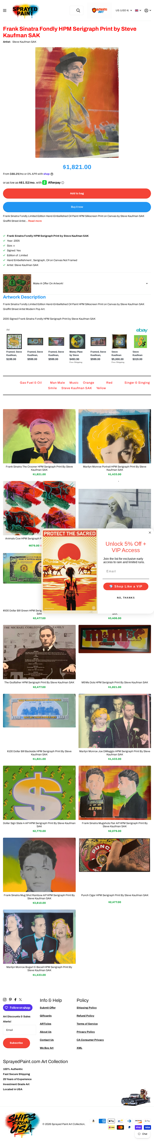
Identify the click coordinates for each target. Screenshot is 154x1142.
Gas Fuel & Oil (31, 382)
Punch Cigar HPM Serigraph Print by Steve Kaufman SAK (114, 895)
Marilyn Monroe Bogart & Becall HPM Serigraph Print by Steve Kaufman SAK (39, 969)
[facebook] (15, 999)
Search (78, 10)
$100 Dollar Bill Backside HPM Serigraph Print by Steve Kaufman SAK (39, 753)
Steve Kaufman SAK (24, 41)
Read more (35, 221)
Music (74, 382)
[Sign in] (147, 10)
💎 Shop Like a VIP (126, 586)
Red (109, 382)
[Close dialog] (150, 532)
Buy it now (77, 206)
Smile (53, 388)
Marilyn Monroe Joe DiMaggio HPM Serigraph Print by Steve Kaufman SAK (114, 753)
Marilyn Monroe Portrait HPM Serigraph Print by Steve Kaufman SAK (114, 468)
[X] (20, 999)
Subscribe (16, 1042)
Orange (89, 382)
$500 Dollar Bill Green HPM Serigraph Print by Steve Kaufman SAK (39, 612)
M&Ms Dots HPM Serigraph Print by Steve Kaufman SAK (115, 682)
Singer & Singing (137, 382)
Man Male (58, 382)
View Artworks (5, 10)
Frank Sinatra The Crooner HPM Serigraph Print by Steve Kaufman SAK (39, 468)
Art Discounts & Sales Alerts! (16, 1019)
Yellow (101, 388)
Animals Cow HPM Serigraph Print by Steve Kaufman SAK (39, 538)
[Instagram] (4, 999)
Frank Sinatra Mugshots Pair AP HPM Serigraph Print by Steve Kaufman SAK (115, 825)
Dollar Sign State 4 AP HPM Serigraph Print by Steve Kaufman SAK (39, 825)
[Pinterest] (10, 999)
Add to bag (77, 193)
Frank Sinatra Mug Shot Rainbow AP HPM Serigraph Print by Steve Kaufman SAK (39, 897)
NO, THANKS (126, 597)
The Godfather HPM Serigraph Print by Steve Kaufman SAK (39, 682)
